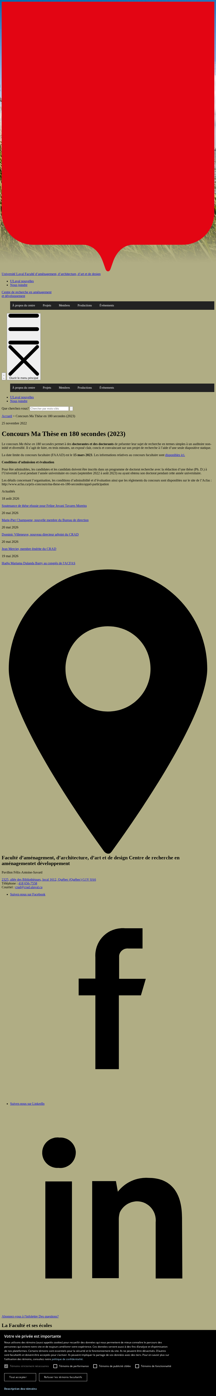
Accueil (7, 416)
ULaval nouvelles (22, 281)
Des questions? (49, 1316)
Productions (85, 305)
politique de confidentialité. (67, 1359)
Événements (107, 305)
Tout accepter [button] (18, 1377)
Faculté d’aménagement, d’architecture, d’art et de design (63, 274)
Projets (47, 305)
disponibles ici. (175, 455)
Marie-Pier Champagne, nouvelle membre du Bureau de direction (45, 520)
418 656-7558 (27, 883)
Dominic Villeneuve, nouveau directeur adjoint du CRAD (40, 534)
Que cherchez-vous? (15, 408)
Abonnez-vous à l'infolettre (20, 1316)
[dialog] (108, 1363)
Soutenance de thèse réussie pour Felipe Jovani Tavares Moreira (44, 505)
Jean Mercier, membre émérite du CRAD (29, 549)
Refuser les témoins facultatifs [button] (63, 1377)
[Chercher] (4, 376)
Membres (64, 305)
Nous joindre (18, 285)
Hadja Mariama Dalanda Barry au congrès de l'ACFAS (38, 563)
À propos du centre (23, 305)
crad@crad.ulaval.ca (28, 887)
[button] (20, 1388)
